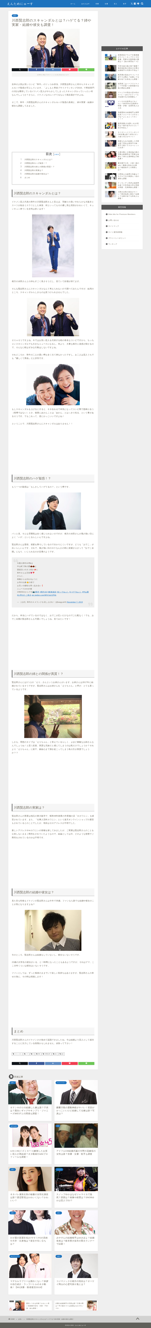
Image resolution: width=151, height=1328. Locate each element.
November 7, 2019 (75, 602)
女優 (106, 4)
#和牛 (37, 592)
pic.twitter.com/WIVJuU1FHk (44, 595)
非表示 (56, 154)
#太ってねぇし (63, 592)
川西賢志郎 (47, 1054)
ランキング (112, 244)
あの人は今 (85, 4)
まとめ (27, 177)
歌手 (124, 4)
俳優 (97, 4)
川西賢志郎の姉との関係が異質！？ (39, 167)
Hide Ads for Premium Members (121, 214)
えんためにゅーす (20, 3)
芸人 (115, 4)
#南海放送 (52, 592)
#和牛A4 (43, 592)
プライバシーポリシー (117, 238)
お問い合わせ (113, 220)
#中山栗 (85, 592)
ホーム (73, 4)
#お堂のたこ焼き (24, 595)
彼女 (55, 1054)
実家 (38, 1054)
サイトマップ (113, 226)
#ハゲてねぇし (75, 592)
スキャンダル (17, 1054)
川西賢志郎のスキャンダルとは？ (38, 159)
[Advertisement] (53, 131)
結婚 (62, 1054)
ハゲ (26, 1054)
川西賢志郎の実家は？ (33, 170)
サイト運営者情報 (115, 232)
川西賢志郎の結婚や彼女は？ (36, 174)
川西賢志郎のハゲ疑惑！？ (35, 163)
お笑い (15, 15)
